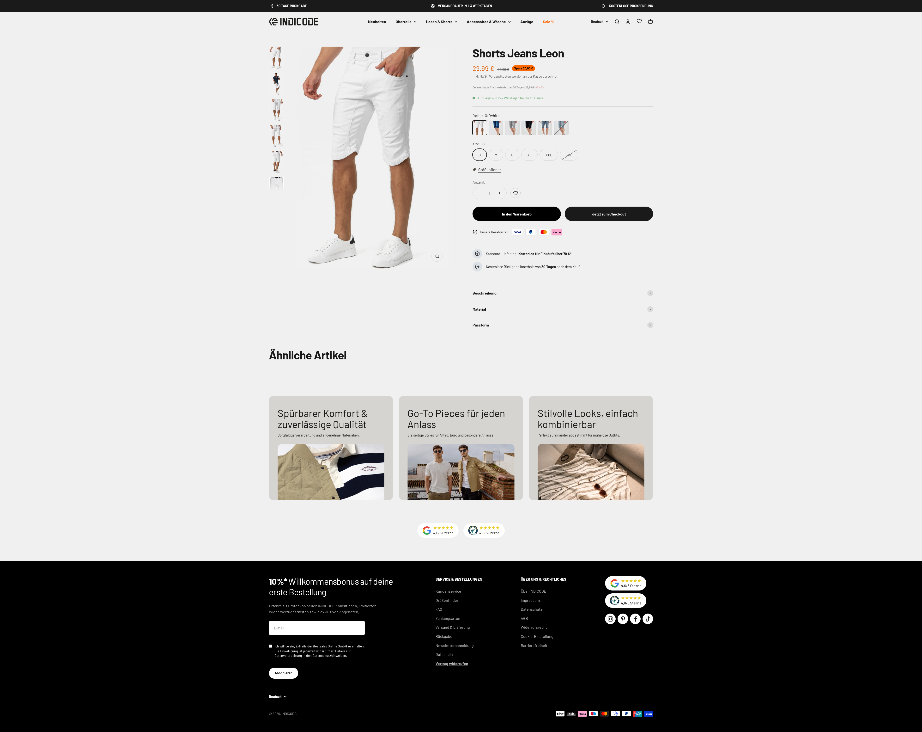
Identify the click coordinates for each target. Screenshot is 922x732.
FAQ (439, 609)
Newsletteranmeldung (455, 645)
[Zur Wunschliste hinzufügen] (515, 193)
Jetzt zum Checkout (609, 214)
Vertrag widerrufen (452, 663)
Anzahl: (479, 182)
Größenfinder (447, 600)
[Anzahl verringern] (480, 193)
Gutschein (444, 654)
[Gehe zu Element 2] (276, 84)
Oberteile (404, 21)
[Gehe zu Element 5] (276, 163)
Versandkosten (500, 76)
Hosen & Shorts (439, 21)
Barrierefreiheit (534, 645)
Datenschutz (531, 609)
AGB (524, 618)
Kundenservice (448, 591)
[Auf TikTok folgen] (648, 619)
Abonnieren (283, 673)
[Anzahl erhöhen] (499, 193)
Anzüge (526, 21)
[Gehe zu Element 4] (276, 136)
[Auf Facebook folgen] (635, 619)
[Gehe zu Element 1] (276, 58)
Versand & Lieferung (453, 627)
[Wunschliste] (639, 21)
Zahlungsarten (448, 618)
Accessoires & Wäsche (486, 21)
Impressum (530, 600)
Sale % (548, 21)
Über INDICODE (533, 591)
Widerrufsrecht (534, 627)
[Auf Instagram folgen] (610, 619)
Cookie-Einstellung (537, 636)
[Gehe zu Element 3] (276, 111)
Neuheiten (377, 21)
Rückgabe (444, 636)
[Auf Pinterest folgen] (623, 619)
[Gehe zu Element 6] (276, 189)
